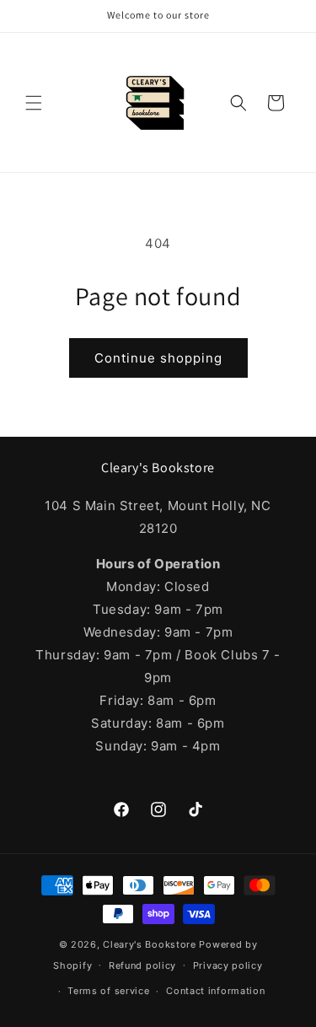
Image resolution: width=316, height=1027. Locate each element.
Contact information (215, 991)
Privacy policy (228, 965)
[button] (33, 102)
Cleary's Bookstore (149, 944)
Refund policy (142, 965)
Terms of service (108, 991)
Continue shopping (158, 358)
